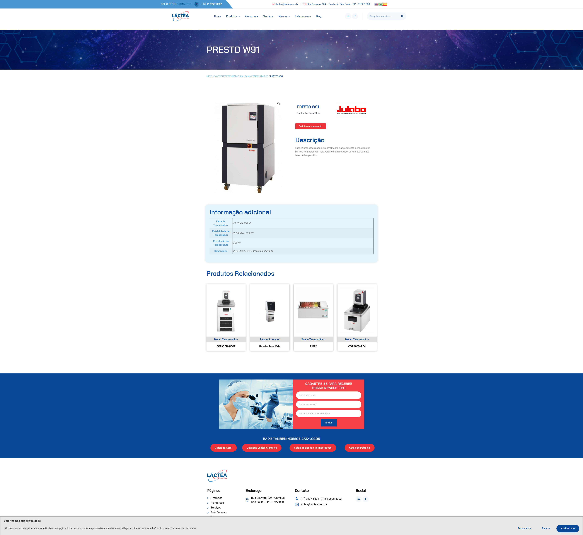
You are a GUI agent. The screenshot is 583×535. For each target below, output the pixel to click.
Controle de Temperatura (228, 76)
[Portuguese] (380, 4)
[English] (376, 4)
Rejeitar (546, 528)
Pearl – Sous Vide (269, 346)
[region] (291, 526)
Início (209, 76)
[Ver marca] (351, 109)
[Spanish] (384, 4)
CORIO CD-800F (225, 346)
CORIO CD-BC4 (357, 346)
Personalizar (525, 528)
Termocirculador (270, 339)
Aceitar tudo (568, 528)
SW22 (313, 346)
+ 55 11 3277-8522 (211, 4)
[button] (278, 103)
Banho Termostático (256, 76)
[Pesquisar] (402, 16)
